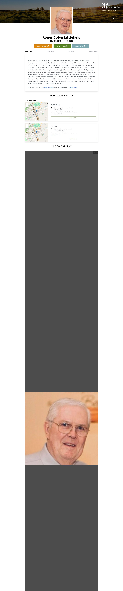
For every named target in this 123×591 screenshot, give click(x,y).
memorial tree (48, 87)
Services (50, 51)
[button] (36, 110)
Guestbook (93, 51)
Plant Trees (73, 117)
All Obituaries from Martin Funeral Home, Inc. (111, 10)
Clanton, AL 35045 (56, 114)
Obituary (29, 51)
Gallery (71, 51)
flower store (73, 87)
